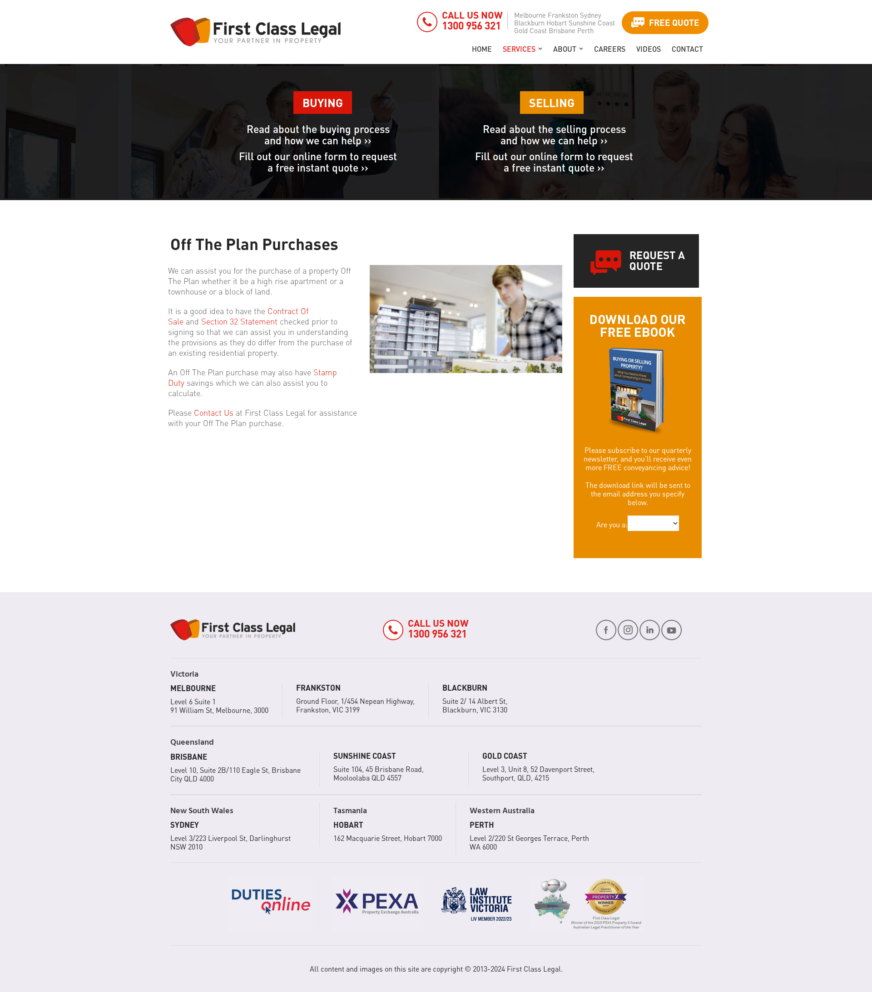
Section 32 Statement (239, 321)
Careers (609, 49)
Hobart (556, 22)
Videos (648, 49)
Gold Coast (530, 30)
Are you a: (612, 524)
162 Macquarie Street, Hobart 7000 (387, 838)
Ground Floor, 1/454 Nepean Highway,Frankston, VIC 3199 (355, 705)
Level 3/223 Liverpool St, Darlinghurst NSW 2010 (230, 842)
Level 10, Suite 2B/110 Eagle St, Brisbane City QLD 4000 (235, 774)
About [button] (564, 49)
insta (628, 629)
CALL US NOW (472, 20)
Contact (687, 49)
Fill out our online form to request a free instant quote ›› (318, 161)
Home (482, 49)
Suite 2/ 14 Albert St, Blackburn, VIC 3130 (474, 705)
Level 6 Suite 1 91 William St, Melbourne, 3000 (219, 706)
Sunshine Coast (592, 22)
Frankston (563, 15)
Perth (585, 30)
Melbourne (530, 15)
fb (606, 629)
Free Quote (674, 22)
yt (671, 629)
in (649, 629)
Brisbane (562, 30)
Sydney (590, 15)
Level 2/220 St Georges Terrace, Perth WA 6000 (529, 842)
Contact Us (213, 412)
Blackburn (529, 22)
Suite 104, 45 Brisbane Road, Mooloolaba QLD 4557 (378, 773)
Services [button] (519, 49)
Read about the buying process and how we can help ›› (318, 134)
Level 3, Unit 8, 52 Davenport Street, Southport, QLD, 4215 (538, 773)
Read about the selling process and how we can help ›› (554, 134)
